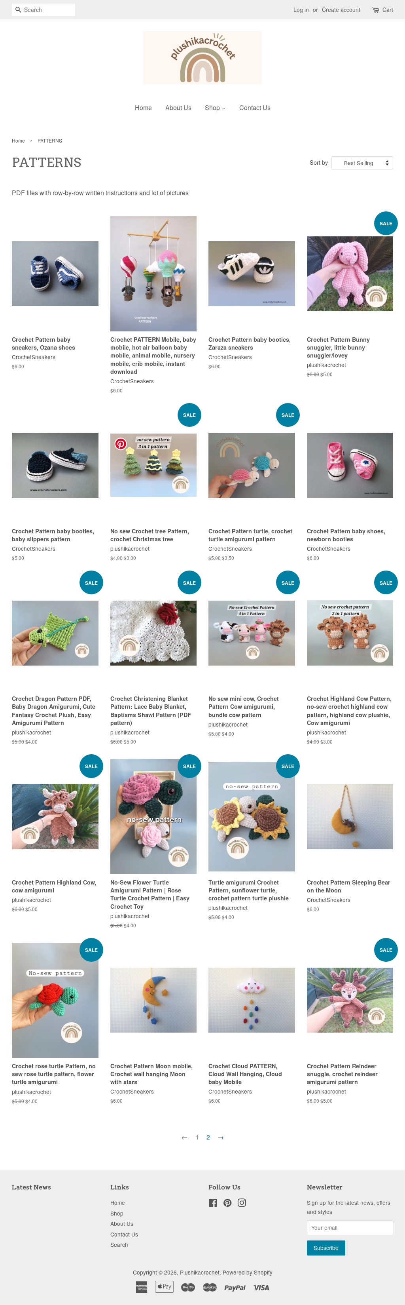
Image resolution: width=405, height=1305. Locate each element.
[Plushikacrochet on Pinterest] (227, 1204)
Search (119, 1244)
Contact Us (255, 107)
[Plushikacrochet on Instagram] (241, 1204)
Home (143, 107)
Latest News (31, 1187)
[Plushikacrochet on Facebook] (213, 1204)
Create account (341, 9)
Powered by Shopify (248, 1272)
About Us (178, 107)
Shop (213, 107)
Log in (301, 9)
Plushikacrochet (200, 1272)
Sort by (319, 162)
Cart (387, 9)
